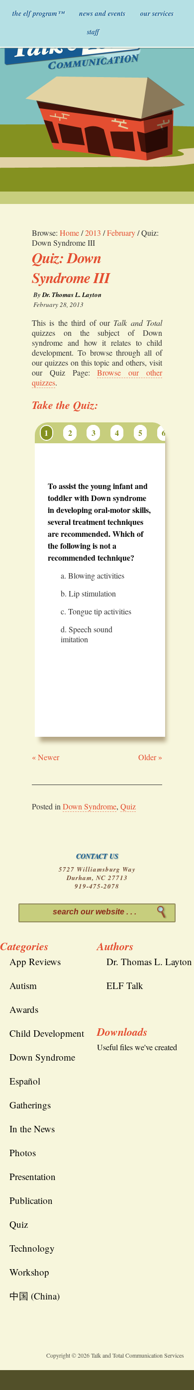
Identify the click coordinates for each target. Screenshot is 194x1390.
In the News (32, 1128)
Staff (93, 32)
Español (24, 1081)
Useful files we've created (137, 1047)
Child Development (46, 1033)
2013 (93, 232)
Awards (23, 1009)
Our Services (157, 13)
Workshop (29, 1272)
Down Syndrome (89, 806)
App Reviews (35, 961)
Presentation (32, 1176)
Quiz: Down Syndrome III (71, 267)
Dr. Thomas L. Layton (71, 294)
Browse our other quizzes (97, 377)
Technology (32, 1248)
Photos (22, 1152)
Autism (23, 985)
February (121, 232)
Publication (31, 1200)
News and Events (102, 13)
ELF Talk (124, 985)
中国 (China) (34, 1296)
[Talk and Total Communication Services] (73, 47)
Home (69, 232)
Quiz (128, 806)
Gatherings (30, 1104)
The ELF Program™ (38, 13)
